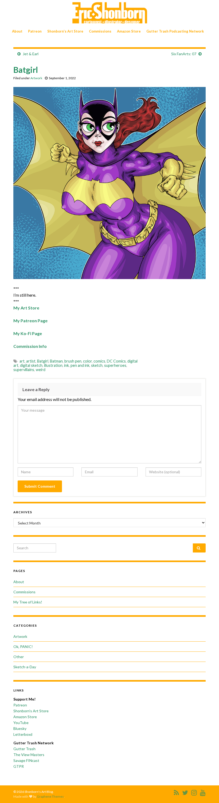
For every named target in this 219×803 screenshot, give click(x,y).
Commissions (100, 31)
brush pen (72, 361)
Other (18, 656)
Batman (56, 361)
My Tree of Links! (27, 602)
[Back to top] (207, 791)
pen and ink (80, 365)
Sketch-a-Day (24, 667)
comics (99, 361)
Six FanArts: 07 (183, 53)
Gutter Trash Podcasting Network (175, 31)
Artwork (36, 78)
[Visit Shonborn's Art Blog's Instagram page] (194, 792)
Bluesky (19, 728)
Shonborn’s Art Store (65, 31)
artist (31, 361)
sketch (97, 365)
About (17, 31)
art (22, 361)
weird (40, 369)
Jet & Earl (30, 53)
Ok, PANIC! (23, 646)
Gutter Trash (24, 748)
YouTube (21, 722)
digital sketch (31, 365)
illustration (53, 365)
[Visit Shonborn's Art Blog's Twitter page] (185, 792)
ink (66, 365)
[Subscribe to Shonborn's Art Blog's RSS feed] (176, 792)
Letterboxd (22, 734)
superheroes (115, 365)
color (87, 361)
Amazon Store (129, 31)
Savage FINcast (26, 760)
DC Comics (116, 361)
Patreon (35, 31)
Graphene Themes (50, 796)
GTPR (18, 766)
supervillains (23, 369)
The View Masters (28, 754)
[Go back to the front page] (109, 13)
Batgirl (42, 361)
